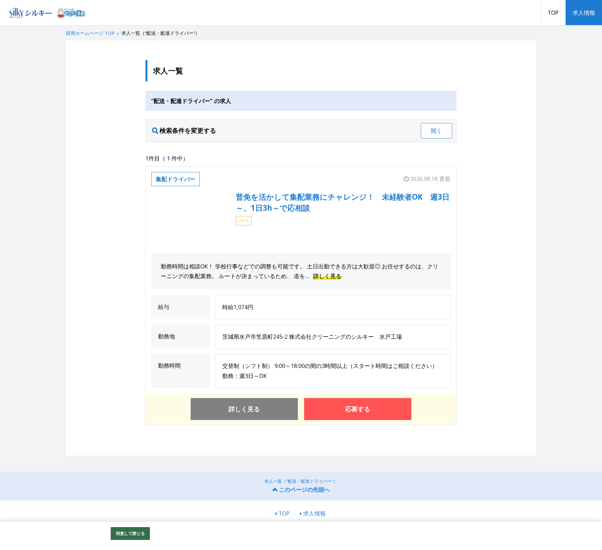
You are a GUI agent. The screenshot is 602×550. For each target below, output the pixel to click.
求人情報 (584, 12)
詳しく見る (327, 276)
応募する (357, 409)
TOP (553, 12)
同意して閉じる (130, 533)
